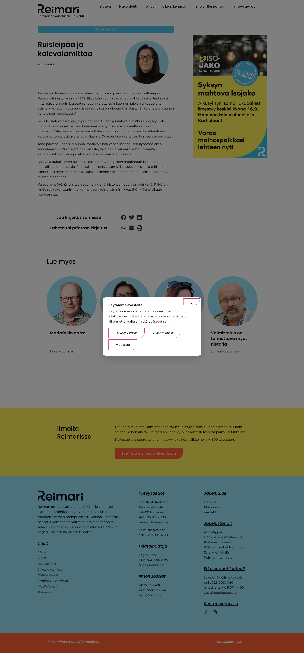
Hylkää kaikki (163, 333)
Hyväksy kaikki (126, 333)
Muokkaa (123, 344)
